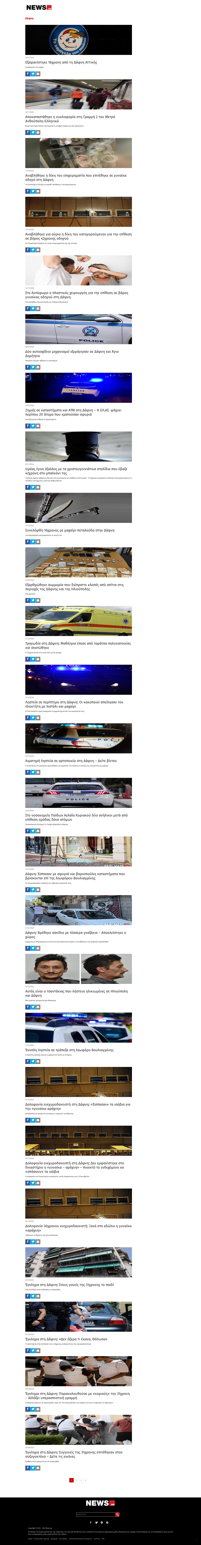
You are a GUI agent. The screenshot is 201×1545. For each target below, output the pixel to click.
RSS (103, 1539)
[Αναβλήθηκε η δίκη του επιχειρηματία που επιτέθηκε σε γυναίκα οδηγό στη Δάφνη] (78, 153)
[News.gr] (39, 7)
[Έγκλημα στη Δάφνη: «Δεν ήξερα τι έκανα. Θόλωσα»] (78, 1317)
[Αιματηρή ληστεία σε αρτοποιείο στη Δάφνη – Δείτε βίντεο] (78, 738)
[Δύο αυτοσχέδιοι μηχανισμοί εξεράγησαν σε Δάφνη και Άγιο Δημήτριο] (78, 329)
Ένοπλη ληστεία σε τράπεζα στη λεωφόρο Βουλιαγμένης (69, 1050)
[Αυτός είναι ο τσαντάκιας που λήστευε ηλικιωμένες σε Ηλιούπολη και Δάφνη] (78, 969)
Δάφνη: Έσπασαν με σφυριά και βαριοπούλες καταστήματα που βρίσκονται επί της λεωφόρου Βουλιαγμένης (75, 876)
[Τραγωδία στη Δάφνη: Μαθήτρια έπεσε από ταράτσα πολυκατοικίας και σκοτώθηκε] (78, 621)
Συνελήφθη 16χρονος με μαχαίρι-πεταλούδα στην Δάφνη (69, 530)
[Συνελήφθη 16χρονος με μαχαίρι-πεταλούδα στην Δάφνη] (78, 508)
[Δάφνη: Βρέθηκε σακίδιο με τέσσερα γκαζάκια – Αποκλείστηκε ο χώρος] (78, 910)
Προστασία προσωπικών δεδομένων (80, 1539)
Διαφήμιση (54, 1539)
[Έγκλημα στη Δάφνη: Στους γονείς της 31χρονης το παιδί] (78, 1262)
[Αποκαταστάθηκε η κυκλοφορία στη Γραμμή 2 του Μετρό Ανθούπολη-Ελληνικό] (78, 94)
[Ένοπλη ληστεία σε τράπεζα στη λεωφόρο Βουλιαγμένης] (78, 1028)
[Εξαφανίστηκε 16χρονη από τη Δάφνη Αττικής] (78, 40)
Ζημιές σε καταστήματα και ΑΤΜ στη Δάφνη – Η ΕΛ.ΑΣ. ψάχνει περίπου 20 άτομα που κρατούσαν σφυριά (73, 412)
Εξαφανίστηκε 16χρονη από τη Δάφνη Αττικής (61, 62)
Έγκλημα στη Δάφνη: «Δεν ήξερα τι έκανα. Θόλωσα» (66, 1339)
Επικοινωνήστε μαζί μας (41, 1539)
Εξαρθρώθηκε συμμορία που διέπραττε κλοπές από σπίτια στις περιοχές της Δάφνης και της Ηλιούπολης (74, 587)
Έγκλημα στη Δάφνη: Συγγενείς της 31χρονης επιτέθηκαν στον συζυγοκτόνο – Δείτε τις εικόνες (74, 1454)
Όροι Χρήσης (63, 1539)
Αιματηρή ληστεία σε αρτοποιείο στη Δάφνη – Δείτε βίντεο (71, 761)
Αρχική (30, 1539)
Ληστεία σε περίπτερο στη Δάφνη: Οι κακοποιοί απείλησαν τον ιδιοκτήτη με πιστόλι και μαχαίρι (74, 704)
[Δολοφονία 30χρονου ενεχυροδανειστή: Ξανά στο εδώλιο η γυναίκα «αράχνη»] (78, 1204)
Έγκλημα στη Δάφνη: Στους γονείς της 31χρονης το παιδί (69, 1285)
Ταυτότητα (97, 1539)
